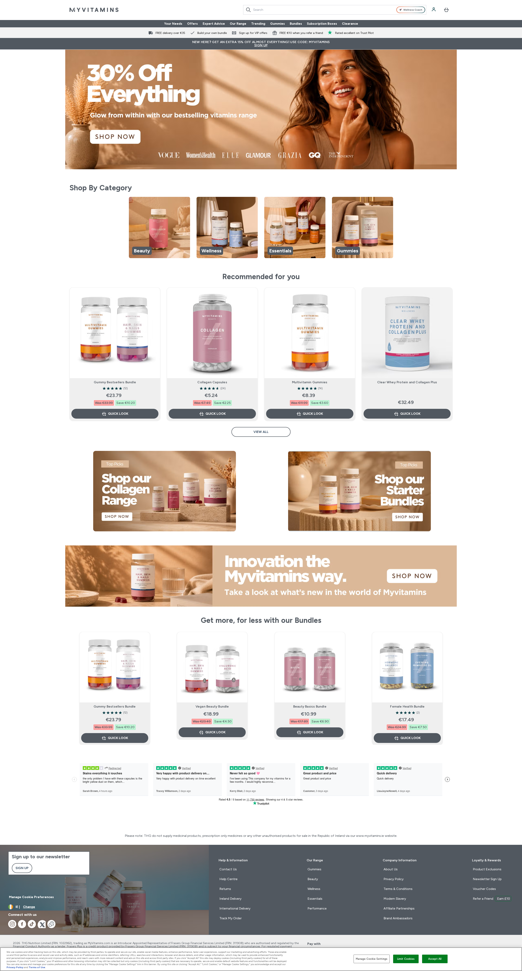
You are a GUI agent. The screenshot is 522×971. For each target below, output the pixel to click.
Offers (192, 23)
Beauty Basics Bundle (309, 706)
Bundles (296, 23)
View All (261, 432)
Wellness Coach (412, 9)
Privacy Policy (394, 879)
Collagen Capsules (212, 382)
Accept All (434, 958)
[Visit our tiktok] (32, 924)
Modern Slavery (395, 898)
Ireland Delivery (230, 898)
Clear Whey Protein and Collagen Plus (407, 382)
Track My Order (230, 918)
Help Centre (228, 879)
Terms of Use (37, 967)
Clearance (350, 23)
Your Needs (173, 23)
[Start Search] (248, 10)
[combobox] (334, 10)
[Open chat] (51, 924)
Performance (317, 908)
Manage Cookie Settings (371, 958)
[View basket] (446, 10)
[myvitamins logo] (94, 10)
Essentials (314, 898)
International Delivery (234, 908)
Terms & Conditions (398, 889)
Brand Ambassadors (398, 918)
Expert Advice (214, 23)
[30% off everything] (261, 109)
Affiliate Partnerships (399, 908)
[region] (261, 228)
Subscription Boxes (322, 23)
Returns (225, 889)
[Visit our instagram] (12, 924)
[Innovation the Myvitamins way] (261, 576)
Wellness (313, 889)
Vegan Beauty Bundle (212, 706)
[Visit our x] (42, 924)
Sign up (22, 868)
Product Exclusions (487, 869)
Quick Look (118, 413)
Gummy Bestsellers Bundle (115, 382)
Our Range (238, 23)
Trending (258, 23)
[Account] (434, 10)
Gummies (277, 23)
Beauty (312, 879)
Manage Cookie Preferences (31, 897)
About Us (391, 869)
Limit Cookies (406, 958)
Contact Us (228, 869)
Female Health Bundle (407, 706)
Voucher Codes (484, 889)
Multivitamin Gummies (309, 382)
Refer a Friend (491, 898)
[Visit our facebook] (22, 924)
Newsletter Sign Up (487, 879)
